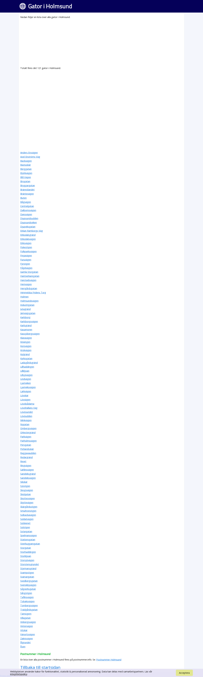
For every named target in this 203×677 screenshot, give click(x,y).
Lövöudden (26, 416)
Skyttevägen (26, 502)
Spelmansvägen (28, 535)
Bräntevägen (27, 193)
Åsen (22, 646)
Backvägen (26, 160)
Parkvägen (25, 436)
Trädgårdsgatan (29, 609)
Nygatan (24, 424)
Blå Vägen (25, 177)
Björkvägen (26, 173)
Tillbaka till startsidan (40, 667)
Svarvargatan (27, 576)
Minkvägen (26, 420)
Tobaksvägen (27, 601)
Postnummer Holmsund (108, 659)
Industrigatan (27, 304)
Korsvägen (25, 346)
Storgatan (25, 547)
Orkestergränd (28, 432)
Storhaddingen (28, 551)
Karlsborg (25, 317)
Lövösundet (26, 411)
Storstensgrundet (29, 564)
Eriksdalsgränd (28, 234)
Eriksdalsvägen (28, 238)
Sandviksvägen (28, 477)
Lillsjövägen (26, 374)
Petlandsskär (27, 448)
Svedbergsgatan (29, 580)
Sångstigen (26, 593)
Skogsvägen (26, 490)
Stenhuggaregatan (30, 543)
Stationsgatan (27, 539)
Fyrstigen (25, 263)
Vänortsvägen (27, 634)
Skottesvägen (27, 498)
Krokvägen (25, 350)
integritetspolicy (18, 674)
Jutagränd (25, 309)
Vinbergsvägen (28, 621)
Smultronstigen (28, 510)
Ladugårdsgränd (29, 362)
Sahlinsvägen (27, 469)
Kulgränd (25, 354)
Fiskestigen (26, 247)
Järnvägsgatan (27, 313)
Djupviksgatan (27, 226)
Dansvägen (26, 214)
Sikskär (23, 481)
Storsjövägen (27, 560)
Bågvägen (25, 201)
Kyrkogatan (26, 358)
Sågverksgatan (28, 588)
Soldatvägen (26, 519)
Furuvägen (25, 259)
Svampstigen (27, 572)
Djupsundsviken (28, 222)
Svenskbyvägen (28, 584)
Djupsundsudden (29, 218)
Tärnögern (25, 613)
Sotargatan (26, 531)
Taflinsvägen (27, 597)
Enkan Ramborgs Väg (31, 230)
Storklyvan (25, 556)
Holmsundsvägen (29, 300)
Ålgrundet (25, 642)
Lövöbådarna (27, 403)
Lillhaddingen (27, 366)
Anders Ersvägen (29, 152)
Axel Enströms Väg (30, 156)
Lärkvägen (25, 391)
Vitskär (23, 630)
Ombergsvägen (28, 428)
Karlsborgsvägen (29, 321)
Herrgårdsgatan (28, 288)
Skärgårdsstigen (28, 506)
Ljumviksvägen (28, 387)
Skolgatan (25, 494)
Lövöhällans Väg (28, 407)
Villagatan (25, 617)
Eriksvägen (25, 243)
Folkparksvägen (28, 251)
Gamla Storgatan (29, 271)
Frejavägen (26, 255)
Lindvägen (25, 378)
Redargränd (26, 457)
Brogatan (25, 181)
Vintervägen (26, 626)
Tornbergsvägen (29, 605)
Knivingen (25, 341)
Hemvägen (26, 284)
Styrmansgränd (28, 568)
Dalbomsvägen (28, 210)
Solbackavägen (28, 514)
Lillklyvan (24, 370)
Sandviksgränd (28, 473)
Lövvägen (25, 399)
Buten (23, 197)
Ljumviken (25, 383)
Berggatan (26, 168)
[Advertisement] (101, 44)
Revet (23, 461)
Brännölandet (27, 189)
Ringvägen (25, 465)
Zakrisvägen (26, 638)
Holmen (24, 296)
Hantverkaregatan (29, 276)
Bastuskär (25, 164)
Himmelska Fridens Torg (33, 292)
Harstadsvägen (28, 280)
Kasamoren (26, 329)
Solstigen (25, 527)
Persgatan (25, 444)
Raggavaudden (28, 453)
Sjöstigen (25, 485)
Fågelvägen (26, 267)
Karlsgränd (26, 325)
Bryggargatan (27, 185)
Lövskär (24, 395)
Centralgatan (27, 206)
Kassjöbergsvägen (30, 333)
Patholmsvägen (28, 440)
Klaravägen (26, 337)
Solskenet (25, 523)
